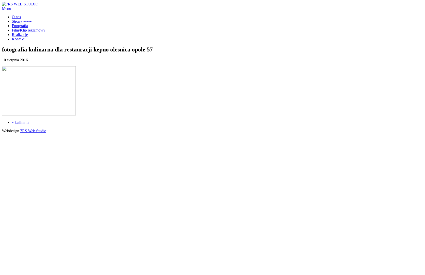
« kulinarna (20, 122)
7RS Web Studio (33, 131)
